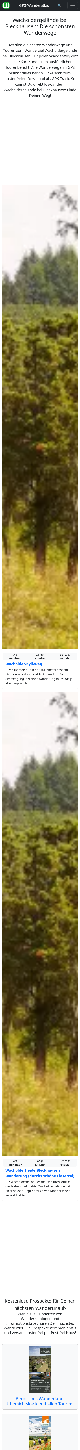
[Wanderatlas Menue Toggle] (72, 5)
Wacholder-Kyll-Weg (23, 663)
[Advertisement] (40, 141)
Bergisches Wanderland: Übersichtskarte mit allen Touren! (40, 1401)
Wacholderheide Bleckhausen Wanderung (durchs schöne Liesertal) (39, 1173)
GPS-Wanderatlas (34, 5)
